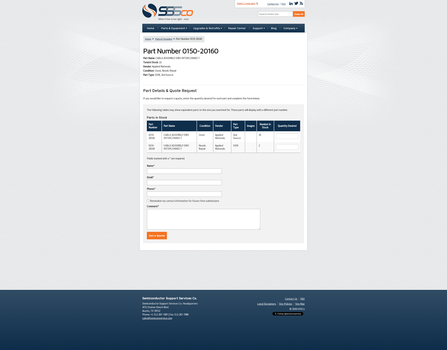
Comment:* (153, 206)
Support (258, 28)
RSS (301, 3)
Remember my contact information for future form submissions (184, 200)
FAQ (283, 4)
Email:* (150, 177)
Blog (274, 28)
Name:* (151, 165)
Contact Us (273, 4)
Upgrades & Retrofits (206, 28)
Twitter (296, 3)
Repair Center (237, 28)
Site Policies (285, 303)
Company (289, 28)
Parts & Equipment (173, 28)
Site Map (300, 303)
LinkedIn (291, 3)
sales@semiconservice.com (157, 318)
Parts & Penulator (163, 39)
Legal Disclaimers (266, 303)
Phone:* (151, 188)
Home (150, 28)
